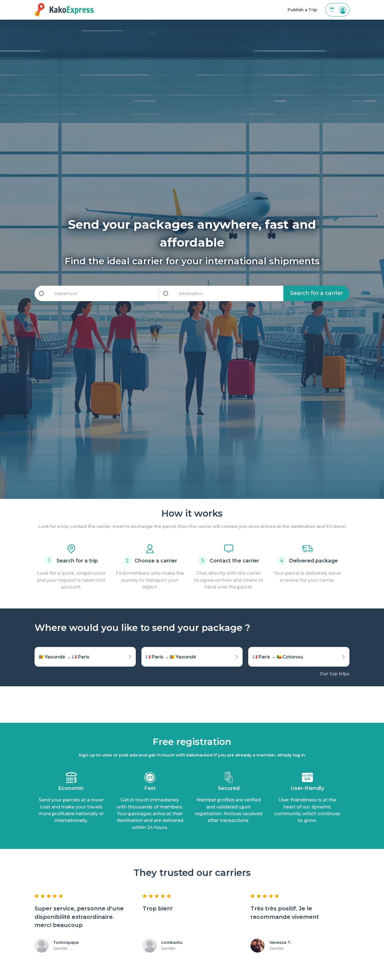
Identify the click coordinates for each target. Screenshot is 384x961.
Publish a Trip (302, 9)
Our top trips (334, 673)
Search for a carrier (316, 293)
